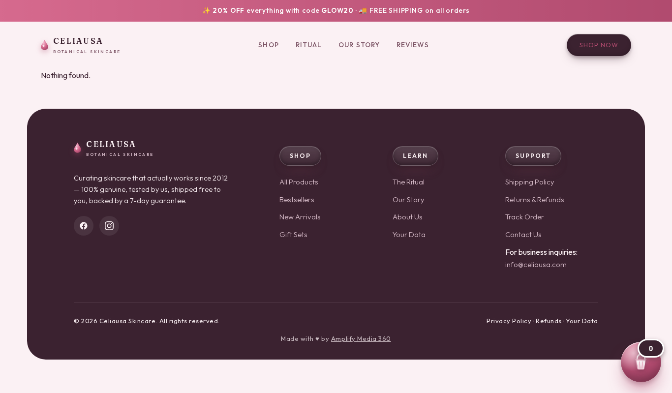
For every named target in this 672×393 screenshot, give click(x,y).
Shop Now (599, 45)
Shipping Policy (529, 181)
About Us (408, 216)
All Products (298, 181)
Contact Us (523, 234)
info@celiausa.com (536, 264)
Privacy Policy (509, 321)
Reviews (413, 44)
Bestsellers (296, 199)
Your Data (409, 234)
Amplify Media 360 (361, 338)
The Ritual (409, 181)
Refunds (549, 321)
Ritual (309, 44)
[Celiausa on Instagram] (109, 226)
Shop (268, 44)
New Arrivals (300, 216)
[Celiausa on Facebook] (83, 226)
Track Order (524, 216)
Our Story (359, 44)
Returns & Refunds (534, 199)
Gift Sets (293, 234)
